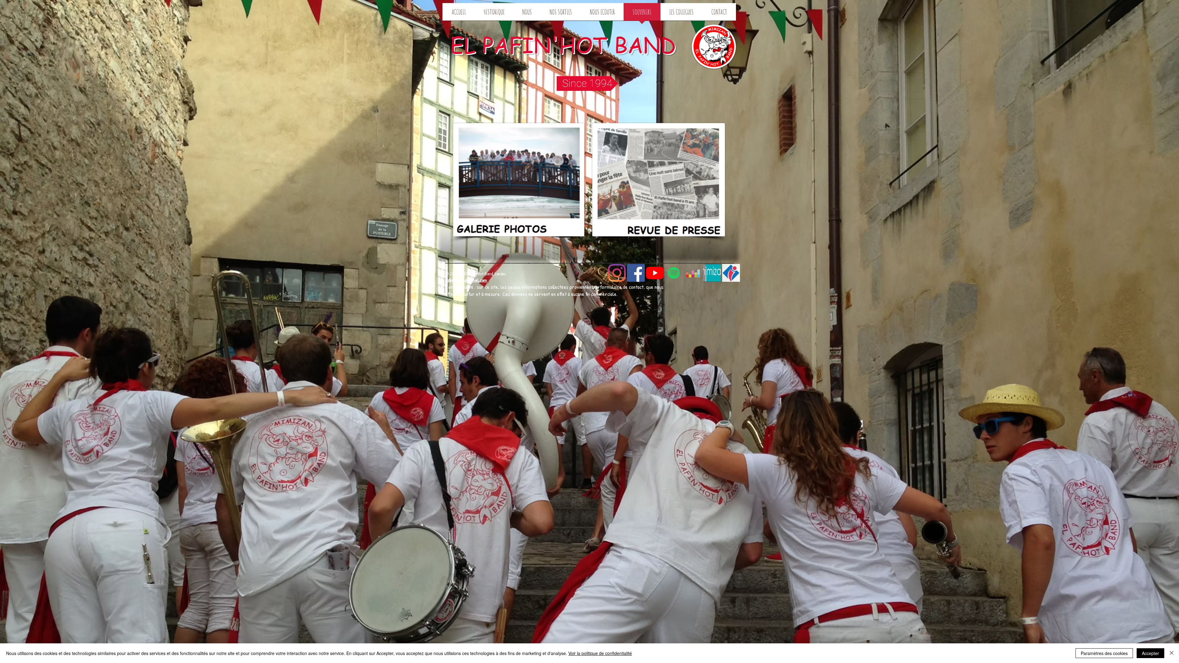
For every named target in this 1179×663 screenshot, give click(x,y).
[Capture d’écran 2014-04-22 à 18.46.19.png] (731, 273)
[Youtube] (655, 273)
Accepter (1150, 653)
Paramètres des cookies (1104, 653)
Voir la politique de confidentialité (600, 653)
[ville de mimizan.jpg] (712, 273)
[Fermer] (1171, 653)
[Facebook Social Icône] (636, 273)
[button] (587, 83)
